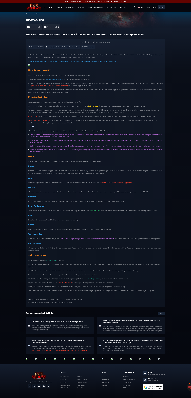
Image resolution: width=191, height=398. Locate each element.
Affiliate (104, 388)
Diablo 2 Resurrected (95, 7)
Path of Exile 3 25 (37, 47)
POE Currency (89, 47)
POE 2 (51, 7)
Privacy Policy (127, 382)
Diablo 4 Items (81, 388)
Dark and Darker (111, 7)
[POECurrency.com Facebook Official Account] (44, 386)
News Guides (35, 14)
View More (161, 313)
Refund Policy (127, 385)
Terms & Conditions (129, 379)
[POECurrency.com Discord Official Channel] (39, 386)
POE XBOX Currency (82, 382)
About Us (104, 377)
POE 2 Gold (63, 382)
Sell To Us (123, 7)
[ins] (48, 386)
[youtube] (29, 386)
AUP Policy (126, 377)
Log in (149, 7)
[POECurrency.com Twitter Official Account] (34, 386)
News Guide (105, 379)
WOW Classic (69, 7)
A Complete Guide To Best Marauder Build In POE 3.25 (53, 302)
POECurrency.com (103, 42)
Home (27, 14)
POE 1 (44, 7)
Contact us (122, 1)
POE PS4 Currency (82, 379)
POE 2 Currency (64, 377)
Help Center (105, 382)
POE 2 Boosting (64, 388)
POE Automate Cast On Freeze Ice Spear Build (63, 47)
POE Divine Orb (81, 385)
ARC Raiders (81, 7)
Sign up (154, 7)
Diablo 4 (59, 7)
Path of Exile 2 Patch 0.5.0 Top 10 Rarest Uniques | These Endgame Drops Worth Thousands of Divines (59, 342)
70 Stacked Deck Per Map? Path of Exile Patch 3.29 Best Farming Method (57, 299)
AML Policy (126, 388)
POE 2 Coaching (65, 385)
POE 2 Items (63, 379)
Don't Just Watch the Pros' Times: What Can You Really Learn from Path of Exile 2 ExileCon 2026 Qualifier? (131, 322)
